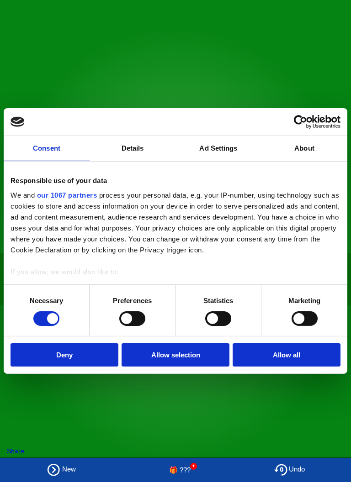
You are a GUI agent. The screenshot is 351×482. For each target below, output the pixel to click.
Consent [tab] (46, 148)
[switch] (132, 318)
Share (15, 451)
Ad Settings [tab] (218, 148)
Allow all (286, 355)
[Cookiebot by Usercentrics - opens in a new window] (300, 122)
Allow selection (175, 355)
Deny (64, 355)
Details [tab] (133, 148)
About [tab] (304, 148)
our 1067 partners (67, 195)
